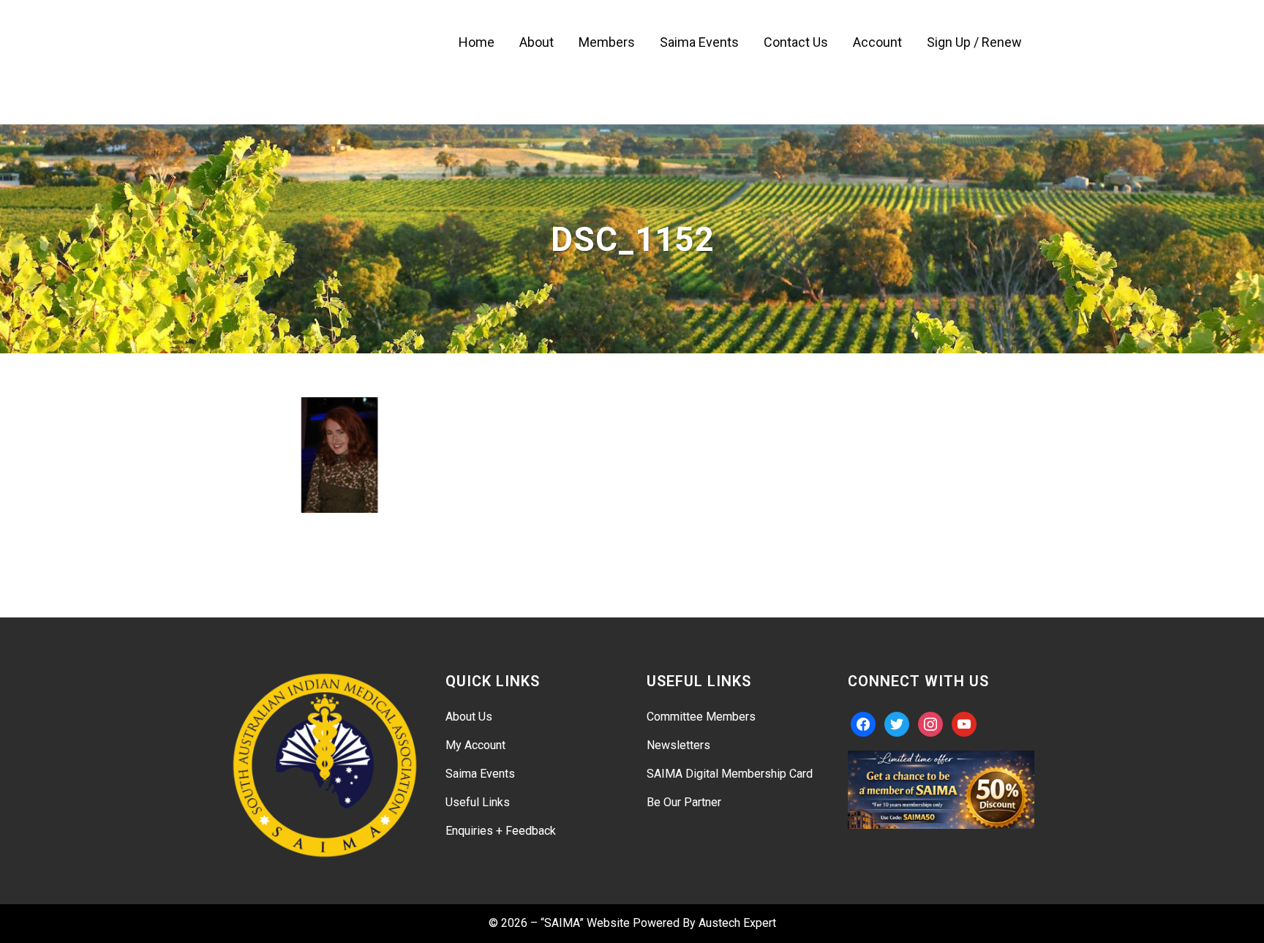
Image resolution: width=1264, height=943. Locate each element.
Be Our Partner (684, 802)
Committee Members (701, 717)
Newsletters (678, 745)
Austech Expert (737, 923)
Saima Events (480, 774)
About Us (468, 717)
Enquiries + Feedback (500, 831)
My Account (475, 745)
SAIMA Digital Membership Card (730, 774)
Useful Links (477, 802)
